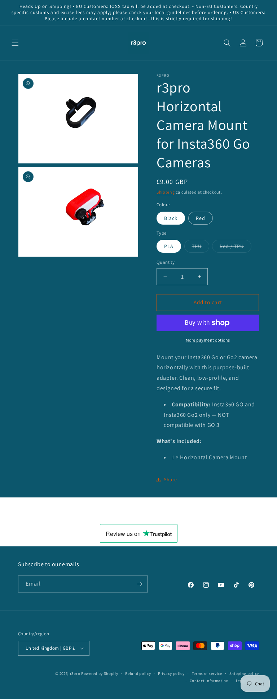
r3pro (75, 673)
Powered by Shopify (99, 673)
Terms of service (207, 673)
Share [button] (170, 479)
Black (170, 218)
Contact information (209, 680)
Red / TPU (235, 248)
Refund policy (138, 673)
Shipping (166, 192)
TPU (200, 248)
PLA (168, 246)
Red (200, 218)
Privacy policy (171, 673)
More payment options (208, 340)
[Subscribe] (140, 584)
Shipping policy (244, 673)
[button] (15, 43)
